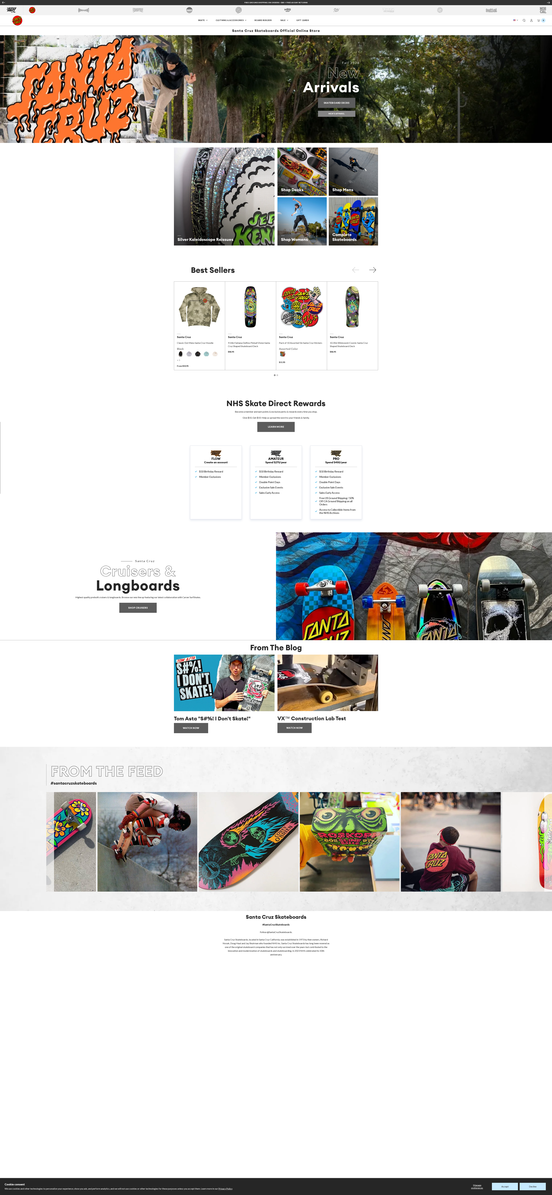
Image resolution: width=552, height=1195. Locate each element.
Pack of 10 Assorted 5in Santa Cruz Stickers (300, 342)
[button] (524, 20)
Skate (201, 20)
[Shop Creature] (138, 10)
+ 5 (178, 360)
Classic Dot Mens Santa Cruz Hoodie (195, 342)
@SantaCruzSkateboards (279, 932)
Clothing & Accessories (230, 20)
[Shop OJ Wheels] (238, 10)
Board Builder (263, 20)
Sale (283, 20)
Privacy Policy (225, 1188)
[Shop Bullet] (491, 10)
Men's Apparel (336, 113)
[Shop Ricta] (388, 10)
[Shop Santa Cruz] (32, 10)
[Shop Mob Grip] (287, 10)
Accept (505, 1186)
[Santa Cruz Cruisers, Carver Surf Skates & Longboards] (414, 586)
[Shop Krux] (336, 10)
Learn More (281, 426)
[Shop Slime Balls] (440, 10)
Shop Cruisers (138, 607)
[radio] (180, 354)
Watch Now (191, 728)
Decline (532, 1186)
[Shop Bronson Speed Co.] (189, 10)
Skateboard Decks (339, 102)
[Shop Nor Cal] (543, 10)
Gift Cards (303, 20)
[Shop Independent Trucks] (83, 10)
